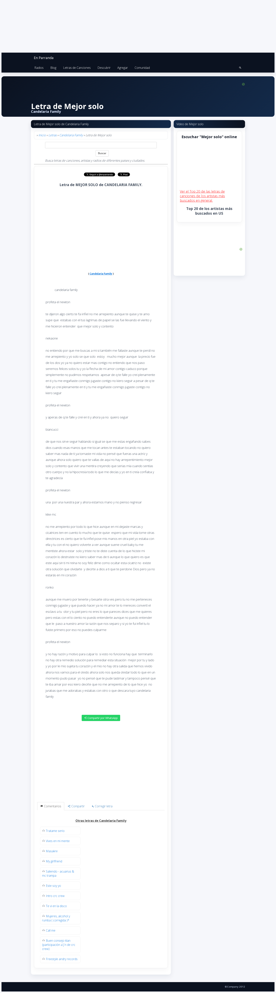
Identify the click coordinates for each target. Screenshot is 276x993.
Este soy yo (53, 886)
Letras (52, 135)
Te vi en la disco (56, 906)
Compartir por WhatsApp (102, 718)
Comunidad (142, 68)
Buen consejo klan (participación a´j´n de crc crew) (58, 944)
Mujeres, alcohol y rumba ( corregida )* (56, 918)
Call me (50, 930)
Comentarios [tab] (52, 806)
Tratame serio (55, 831)
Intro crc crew (55, 896)
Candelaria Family (71, 135)
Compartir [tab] (78, 806)
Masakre (52, 851)
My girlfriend (54, 861)
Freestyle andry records (62, 959)
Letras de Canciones (77, 68)
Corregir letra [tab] (103, 806)
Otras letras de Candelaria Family (100, 821)
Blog (53, 68)
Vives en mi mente (58, 841)
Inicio (42, 135)
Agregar (122, 68)
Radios (39, 68)
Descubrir (104, 68)
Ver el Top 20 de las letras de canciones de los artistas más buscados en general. (202, 196)
